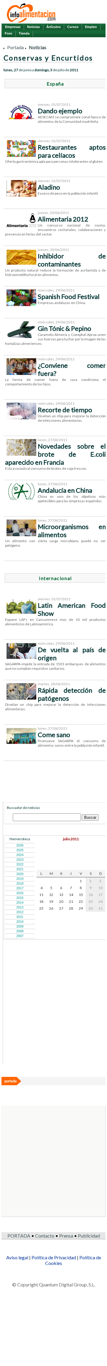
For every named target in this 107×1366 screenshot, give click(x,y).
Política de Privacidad (54, 1257)
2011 (19, 917)
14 (71, 894)
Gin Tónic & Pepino (64, 328)
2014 (19, 902)
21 (71, 901)
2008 (19, 931)
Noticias (33, 27)
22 (81, 901)
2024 (19, 855)
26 (51, 908)
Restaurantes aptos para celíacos (72, 151)
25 (41, 908)
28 (71, 908)
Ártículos (53, 27)
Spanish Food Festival (69, 296)
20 (61, 901)
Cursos (72, 27)
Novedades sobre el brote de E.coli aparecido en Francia (55, 454)
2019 (19, 878)
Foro (8, 33)
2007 (19, 936)
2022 (19, 864)
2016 (19, 893)
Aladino (49, 187)
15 (81, 894)
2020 (19, 874)
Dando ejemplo (60, 111)
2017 (19, 888)
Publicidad (89, 1235)
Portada (15, 47)
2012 (19, 912)
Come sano (54, 735)
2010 (19, 921)
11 (41, 894)
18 (41, 901)
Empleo (91, 27)
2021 (19, 869)
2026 (19, 845)
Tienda (24, 33)
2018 (19, 883)
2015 (19, 898)
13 (61, 894)
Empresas (13, 27)
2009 (19, 926)
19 (51, 901)
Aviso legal (17, 1257)
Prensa (66, 1235)
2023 (19, 859)
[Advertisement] (48, 1026)
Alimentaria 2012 (63, 219)
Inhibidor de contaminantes (72, 260)
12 (51, 894)
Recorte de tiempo (65, 410)
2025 (19, 850)
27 (61, 908)
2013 (19, 907)
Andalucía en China (65, 490)
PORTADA (18, 1235)
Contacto (44, 1235)
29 (81, 908)
